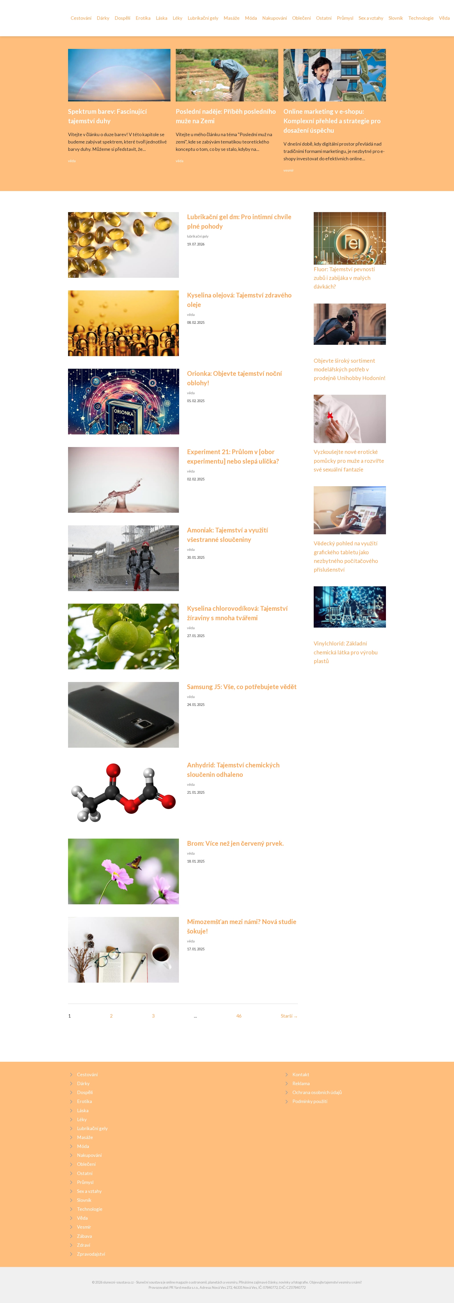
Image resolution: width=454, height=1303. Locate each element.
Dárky (103, 18)
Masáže (232, 18)
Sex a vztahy (371, 18)
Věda (444, 18)
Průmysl (345, 18)
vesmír (288, 170)
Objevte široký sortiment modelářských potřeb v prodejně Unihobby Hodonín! (350, 369)
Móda (251, 18)
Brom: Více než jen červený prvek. (235, 843)
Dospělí (122, 18)
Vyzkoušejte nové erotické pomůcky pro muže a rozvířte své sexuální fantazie (349, 460)
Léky (177, 18)
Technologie (421, 18)
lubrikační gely (198, 236)
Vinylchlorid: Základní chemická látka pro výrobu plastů (346, 652)
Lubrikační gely (203, 18)
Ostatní (324, 18)
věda (72, 161)
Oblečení (301, 18)
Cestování (81, 18)
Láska (161, 18)
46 (238, 1016)
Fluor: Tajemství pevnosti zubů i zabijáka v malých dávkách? (344, 278)
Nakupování (274, 18)
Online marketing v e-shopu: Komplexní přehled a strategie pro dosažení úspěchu (332, 120)
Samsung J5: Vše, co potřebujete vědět (242, 686)
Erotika (143, 18)
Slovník (396, 18)
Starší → (289, 1016)
